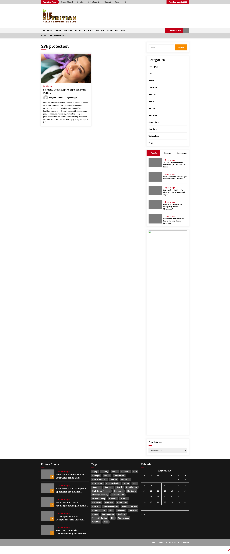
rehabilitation (98, 510)
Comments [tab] (182, 153)
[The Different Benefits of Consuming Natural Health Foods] (155, 162)
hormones (118, 491)
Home (154, 542)
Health (78, 30)
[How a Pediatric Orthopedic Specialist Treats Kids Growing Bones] (47, 488)
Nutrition (88, 30)
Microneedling (98, 498)
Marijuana (131, 491)
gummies (96, 487)
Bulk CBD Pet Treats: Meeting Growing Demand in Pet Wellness (72, 504)
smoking (133, 510)
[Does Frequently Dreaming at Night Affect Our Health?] (155, 177)
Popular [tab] (154, 153)
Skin (111, 510)
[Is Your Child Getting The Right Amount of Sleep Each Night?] (155, 190)
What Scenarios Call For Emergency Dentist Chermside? (172, 207)
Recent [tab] (167, 153)
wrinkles (96, 522)
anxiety (104, 471)
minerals (112, 498)
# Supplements (94, 2)
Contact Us (174, 542)
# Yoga (117, 2)
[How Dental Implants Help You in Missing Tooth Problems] (155, 218)
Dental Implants (99, 479)
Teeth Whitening (99, 518)
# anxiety (80, 2)
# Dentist (107, 2)
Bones (114, 471)
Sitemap (185, 542)
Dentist (113, 479)
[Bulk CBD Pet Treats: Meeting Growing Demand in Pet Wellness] (47, 502)
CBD (150, 73)
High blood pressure (101, 491)
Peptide (96, 506)
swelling (121, 514)
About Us (163, 542)
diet (135, 483)
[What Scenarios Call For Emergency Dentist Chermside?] (155, 204)
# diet (126, 2)
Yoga (123, 30)
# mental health (67, 2)
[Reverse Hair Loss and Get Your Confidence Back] (47, 474)
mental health (118, 495)
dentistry (125, 479)
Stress (95, 514)
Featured (153, 87)
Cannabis (125, 471)
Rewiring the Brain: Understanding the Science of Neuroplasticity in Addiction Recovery (71, 532)
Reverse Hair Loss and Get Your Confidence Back (70, 476)
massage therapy (100, 495)
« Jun (143, 515)
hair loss (108, 487)
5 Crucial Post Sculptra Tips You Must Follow (64, 91)
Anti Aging (47, 30)
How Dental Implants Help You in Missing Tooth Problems (173, 221)
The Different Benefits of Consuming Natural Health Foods (174, 164)
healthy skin (131, 487)
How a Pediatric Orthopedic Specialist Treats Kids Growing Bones (71, 490)
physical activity (111, 506)
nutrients (96, 502)
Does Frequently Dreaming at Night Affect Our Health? (175, 178)
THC (112, 518)
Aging (94, 471)
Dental (58, 30)
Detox (126, 483)
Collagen (96, 475)
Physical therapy (129, 506)
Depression (97, 483)
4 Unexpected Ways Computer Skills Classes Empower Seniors (69, 518)
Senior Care (154, 122)
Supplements (108, 514)
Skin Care (100, 30)
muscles (123, 498)
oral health (122, 502)
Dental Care (119, 475)
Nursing (152, 108)
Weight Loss (112, 30)
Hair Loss (68, 30)
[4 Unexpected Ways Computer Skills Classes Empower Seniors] (47, 516)
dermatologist (113, 483)
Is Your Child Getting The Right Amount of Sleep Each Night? (174, 192)
